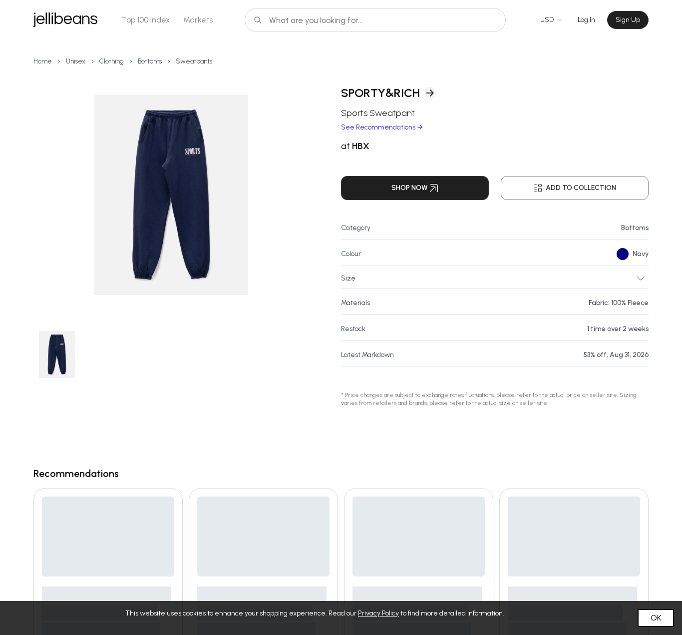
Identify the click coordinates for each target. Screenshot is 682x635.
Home (42, 61)
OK (656, 617)
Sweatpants (194, 61)
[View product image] (171, 195)
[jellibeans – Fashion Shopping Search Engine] (65, 20)
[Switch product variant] (56, 354)
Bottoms (150, 61)
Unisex (75, 61)
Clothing (111, 61)
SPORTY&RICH (380, 93)
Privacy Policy (378, 613)
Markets (198, 19)
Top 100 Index (145, 19)
